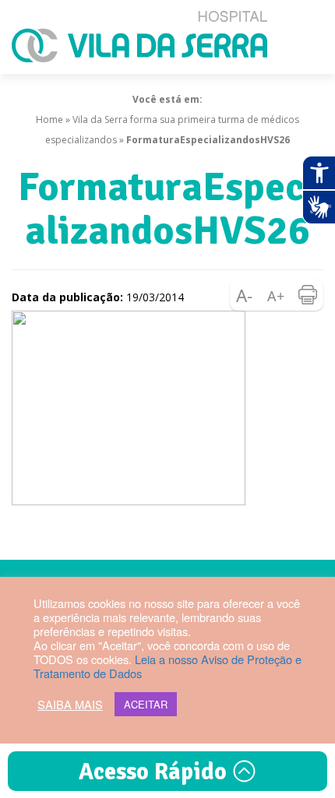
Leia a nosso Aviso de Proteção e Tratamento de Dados (168, 666)
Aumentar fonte (276, 295)
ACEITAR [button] (146, 704)
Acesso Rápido (155, 772)
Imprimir (307, 295)
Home (49, 119)
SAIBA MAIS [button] (70, 705)
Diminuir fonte (245, 295)
